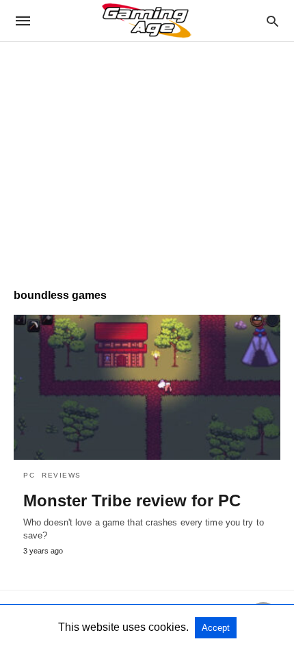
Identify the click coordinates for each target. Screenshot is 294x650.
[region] (147, 158)
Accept (216, 628)
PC (29, 475)
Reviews (61, 475)
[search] (272, 21)
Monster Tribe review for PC (132, 500)
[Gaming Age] (146, 20)
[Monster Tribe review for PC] (147, 387)
